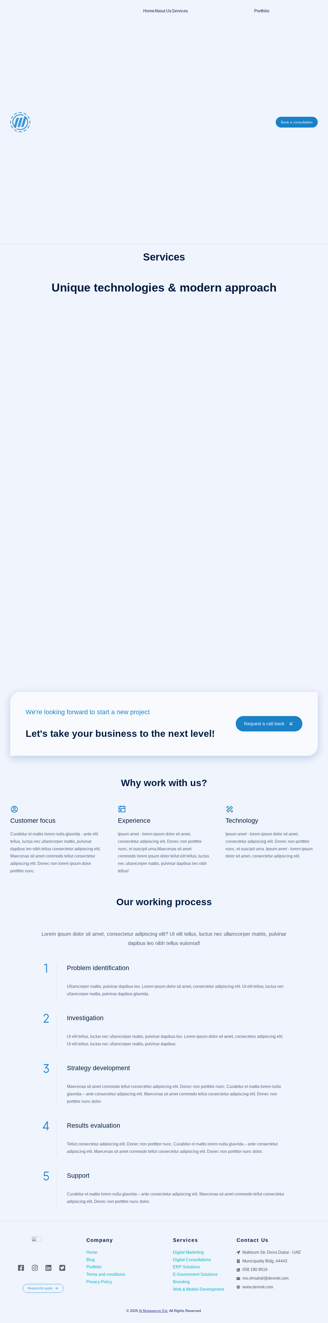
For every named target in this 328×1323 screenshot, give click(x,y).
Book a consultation (297, 122)
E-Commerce (34, 608)
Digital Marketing (202, 421)
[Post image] (83, 368)
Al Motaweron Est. (153, 1311)
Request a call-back (264, 723)
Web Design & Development (61, 421)
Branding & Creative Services (226, 608)
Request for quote (40, 1288)
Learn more (25, 489)
